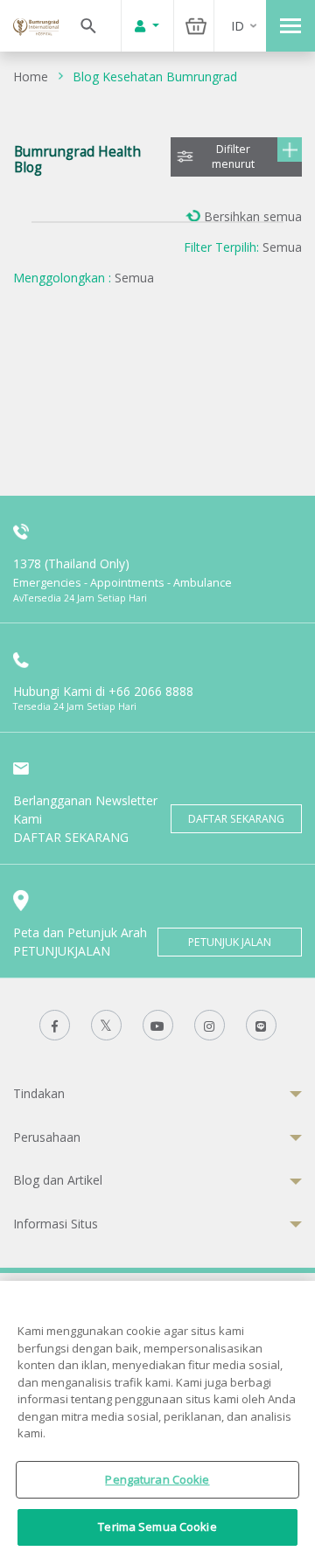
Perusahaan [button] (46, 1137)
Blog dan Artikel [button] (57, 1180)
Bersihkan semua (253, 216)
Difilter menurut (233, 156)
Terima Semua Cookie (157, 1526)
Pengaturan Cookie (157, 1479)
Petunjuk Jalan (229, 942)
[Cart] (196, 25)
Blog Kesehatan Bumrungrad (155, 76)
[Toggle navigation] (290, 26)
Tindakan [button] (39, 1093)
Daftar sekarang (236, 818)
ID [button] (237, 25)
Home (30, 76)
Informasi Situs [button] (55, 1223)
